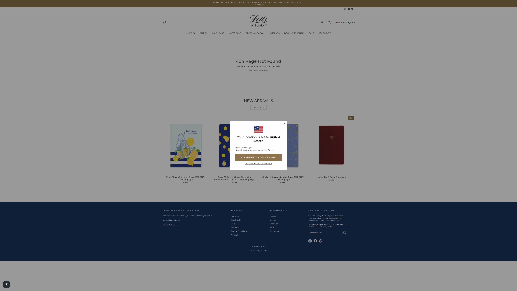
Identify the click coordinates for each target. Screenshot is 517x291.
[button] (6, 284)
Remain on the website (258, 163)
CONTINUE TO (258, 157)
